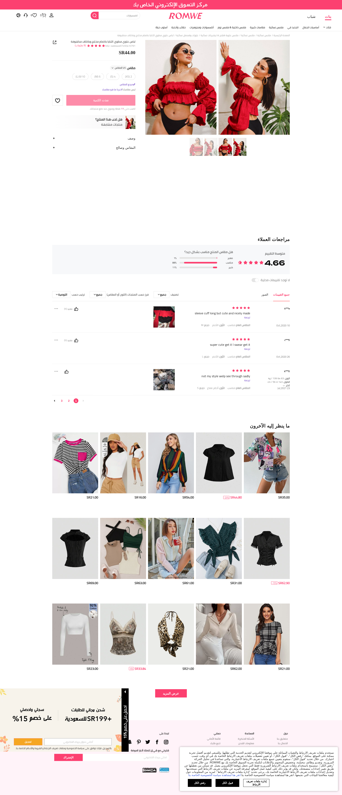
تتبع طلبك (215, 743)
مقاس (125, 68)
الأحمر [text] (218, 325)
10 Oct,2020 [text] (283, 325)
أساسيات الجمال (310, 27)
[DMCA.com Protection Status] (149, 770)
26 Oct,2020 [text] (283, 356)
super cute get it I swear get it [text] (230, 345)
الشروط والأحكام (34, 748)
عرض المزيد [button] (171, 693)
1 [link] (76, 400)
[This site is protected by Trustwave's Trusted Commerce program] (164, 770)
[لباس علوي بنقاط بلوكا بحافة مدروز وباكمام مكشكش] (219, 548)
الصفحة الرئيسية (282, 35)
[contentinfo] (284, 497)
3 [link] (62, 400)
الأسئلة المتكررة (246, 738)
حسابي (217, 733)
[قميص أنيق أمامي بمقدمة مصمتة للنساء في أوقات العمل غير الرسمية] (219, 634)
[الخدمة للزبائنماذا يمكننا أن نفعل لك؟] (25, 15)
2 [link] (69, 400)
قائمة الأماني (213, 738)
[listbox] (51, 15)
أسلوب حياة (161, 27)
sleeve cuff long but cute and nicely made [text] (222, 313)
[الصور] (217, 88)
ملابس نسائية (276, 27)
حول (286, 733)
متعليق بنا (282, 738)
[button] (57, 100)
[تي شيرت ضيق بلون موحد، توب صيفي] (123, 463)
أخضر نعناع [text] (216, 388)
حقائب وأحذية (178, 27)
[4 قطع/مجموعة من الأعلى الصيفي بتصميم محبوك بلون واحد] (123, 548)
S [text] (200, 388)
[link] (171, 4)
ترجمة (247, 317)
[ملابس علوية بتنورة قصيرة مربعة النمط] (267, 634)
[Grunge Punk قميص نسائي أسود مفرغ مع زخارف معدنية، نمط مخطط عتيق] (75, 548)
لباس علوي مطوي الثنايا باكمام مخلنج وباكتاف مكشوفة (103, 41)
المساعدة (249, 733)
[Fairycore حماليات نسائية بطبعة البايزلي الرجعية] (123, 634)
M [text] (205, 325)
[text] (216, 308)
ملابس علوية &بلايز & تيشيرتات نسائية (219, 35)
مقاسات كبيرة (257, 27)
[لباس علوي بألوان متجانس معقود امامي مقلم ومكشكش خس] (171, 463)
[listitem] (267, 473)
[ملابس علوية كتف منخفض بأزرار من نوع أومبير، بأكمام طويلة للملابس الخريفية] (171, 548)
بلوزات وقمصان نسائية (187, 35)
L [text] (205, 356)
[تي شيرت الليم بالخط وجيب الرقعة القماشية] (75, 463)
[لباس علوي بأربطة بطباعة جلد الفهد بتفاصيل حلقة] (171, 634)
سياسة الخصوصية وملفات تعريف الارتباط (64, 748)
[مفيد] (76, 309)
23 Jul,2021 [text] (283, 388)
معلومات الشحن (246, 743)
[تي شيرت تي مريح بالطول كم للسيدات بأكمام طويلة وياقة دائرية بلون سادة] (75, 634)
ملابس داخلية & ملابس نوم (232, 27)
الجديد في (292, 27)
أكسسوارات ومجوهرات (202, 27)
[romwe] (185, 15)
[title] (171, 425)
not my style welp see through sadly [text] (225, 376)
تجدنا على (164, 733)
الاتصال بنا (283, 743)
